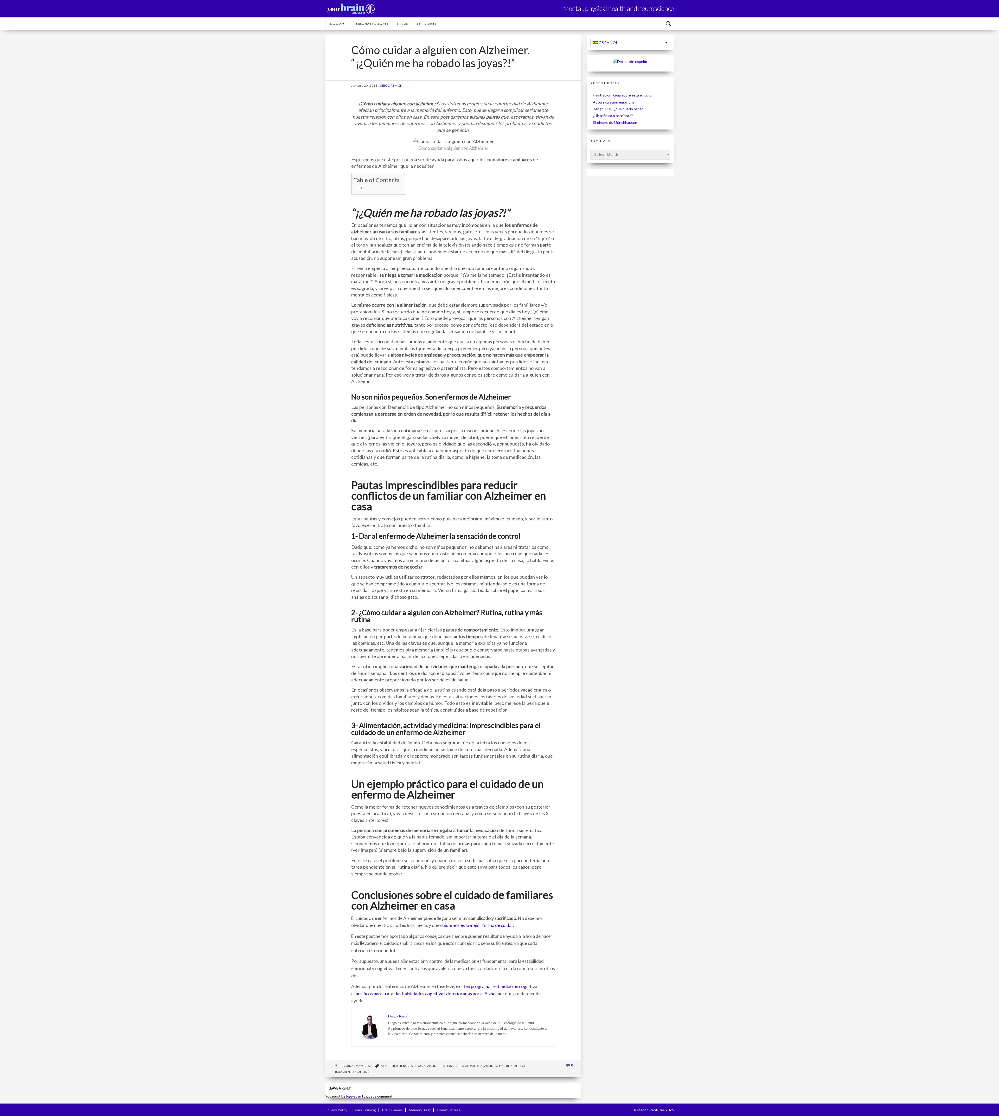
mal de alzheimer (513, 1065)
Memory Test (420, 1110)
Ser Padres (426, 23)
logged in (353, 1096)
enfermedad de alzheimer (476, 1065)
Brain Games (392, 1110)
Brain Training (365, 1110)
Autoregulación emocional (614, 102)
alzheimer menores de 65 (401, 1065)
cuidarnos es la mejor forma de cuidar (476, 925)
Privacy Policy (336, 1110)
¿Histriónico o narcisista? (613, 115)
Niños (402, 23)
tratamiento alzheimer (353, 1071)
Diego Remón (391, 85)
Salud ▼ (337, 23)
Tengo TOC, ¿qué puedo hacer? (618, 109)
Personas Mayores (371, 23)
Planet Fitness (448, 1110)
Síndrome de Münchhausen (615, 122)
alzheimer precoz (438, 1065)
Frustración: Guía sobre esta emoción (623, 95)
